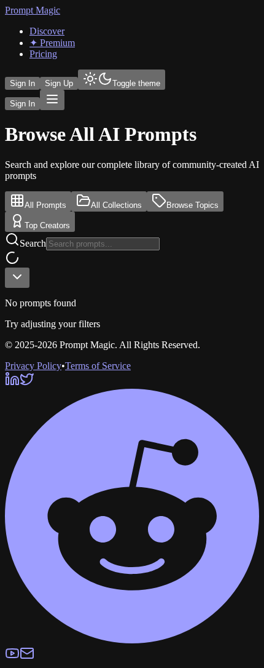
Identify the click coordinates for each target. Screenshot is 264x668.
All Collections (116, 205)
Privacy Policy (33, 365)
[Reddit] (132, 640)
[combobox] (17, 278)
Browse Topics (192, 205)
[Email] (27, 657)
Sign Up (59, 83)
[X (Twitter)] (27, 383)
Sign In (22, 83)
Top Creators (47, 225)
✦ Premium (52, 43)
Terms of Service (98, 365)
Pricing (43, 54)
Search (33, 243)
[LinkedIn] (12, 383)
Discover (46, 31)
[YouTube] (12, 657)
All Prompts (45, 205)
